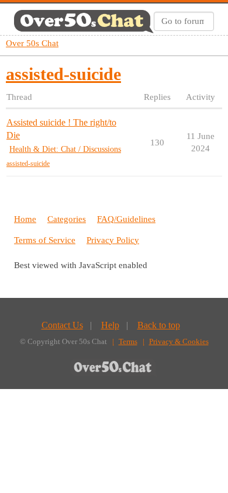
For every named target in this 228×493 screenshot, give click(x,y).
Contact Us (62, 325)
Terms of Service (44, 240)
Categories (66, 219)
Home (25, 219)
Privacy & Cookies (179, 341)
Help (110, 325)
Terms (128, 341)
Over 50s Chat (32, 43)
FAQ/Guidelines (126, 219)
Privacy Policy (113, 240)
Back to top (158, 325)
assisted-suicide (28, 163)
